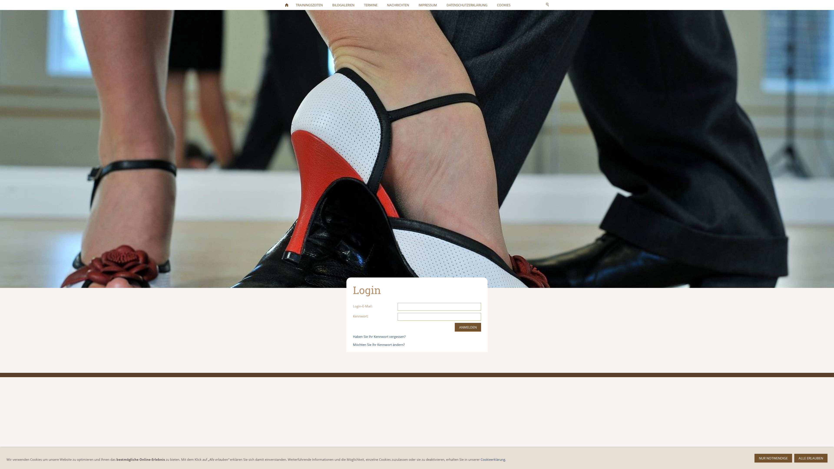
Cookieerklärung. (493, 459)
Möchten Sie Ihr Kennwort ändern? (379, 344)
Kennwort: (360, 316)
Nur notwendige (773, 458)
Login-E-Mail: (362, 306)
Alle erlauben (811, 458)
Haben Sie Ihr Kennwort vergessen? (379, 336)
